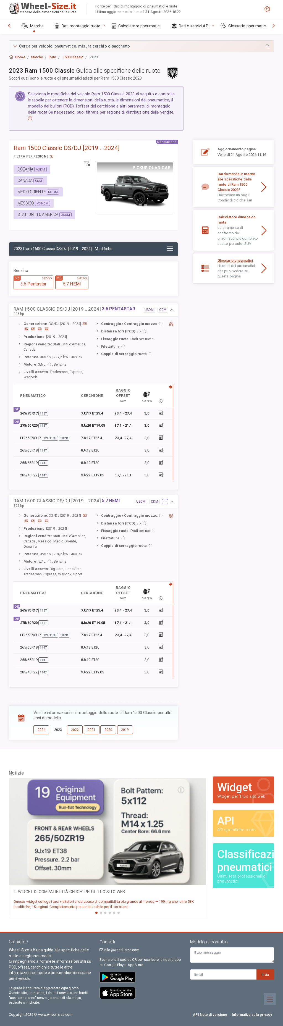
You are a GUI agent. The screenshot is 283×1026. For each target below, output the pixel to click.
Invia (265, 974)
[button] (141, 46)
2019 (125, 730)
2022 (75, 730)
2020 (108, 730)
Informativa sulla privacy (252, 1014)
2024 (41, 730)
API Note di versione (210, 1014)
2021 (91, 730)
